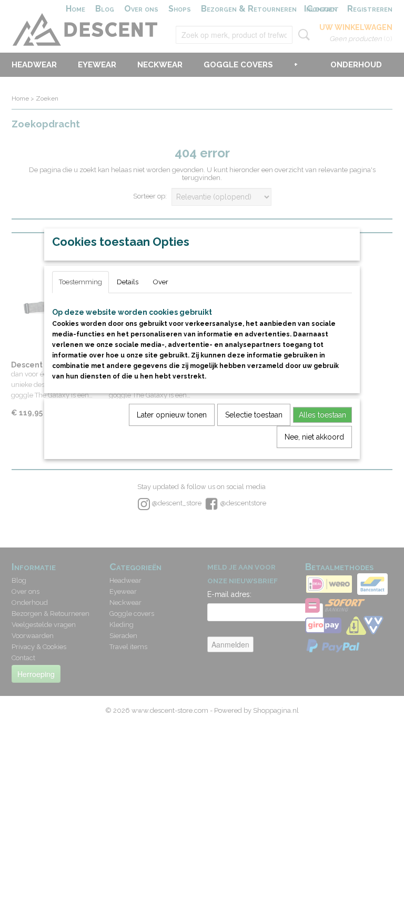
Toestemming (80, 282)
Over (160, 282)
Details (127, 282)
